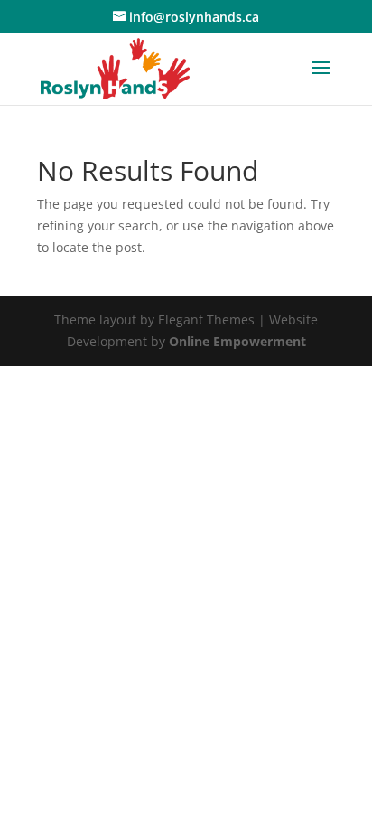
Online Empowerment (237, 341)
